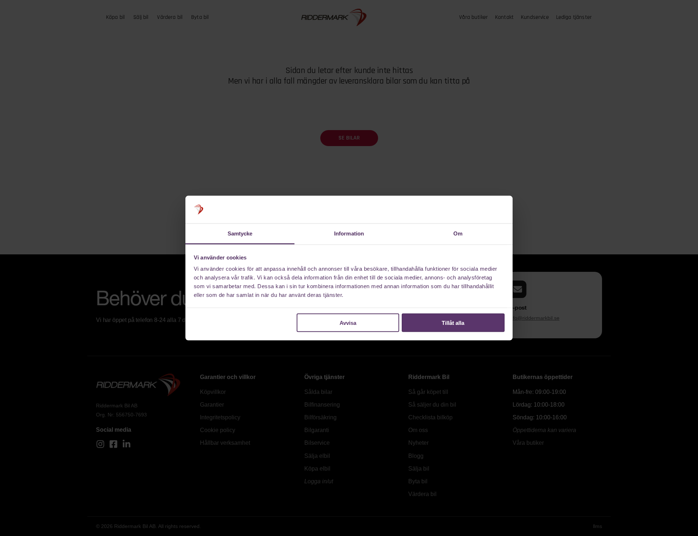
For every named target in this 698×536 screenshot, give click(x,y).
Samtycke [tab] (240, 233)
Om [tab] (457, 233)
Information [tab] (349, 233)
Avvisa (348, 322)
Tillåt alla (453, 322)
